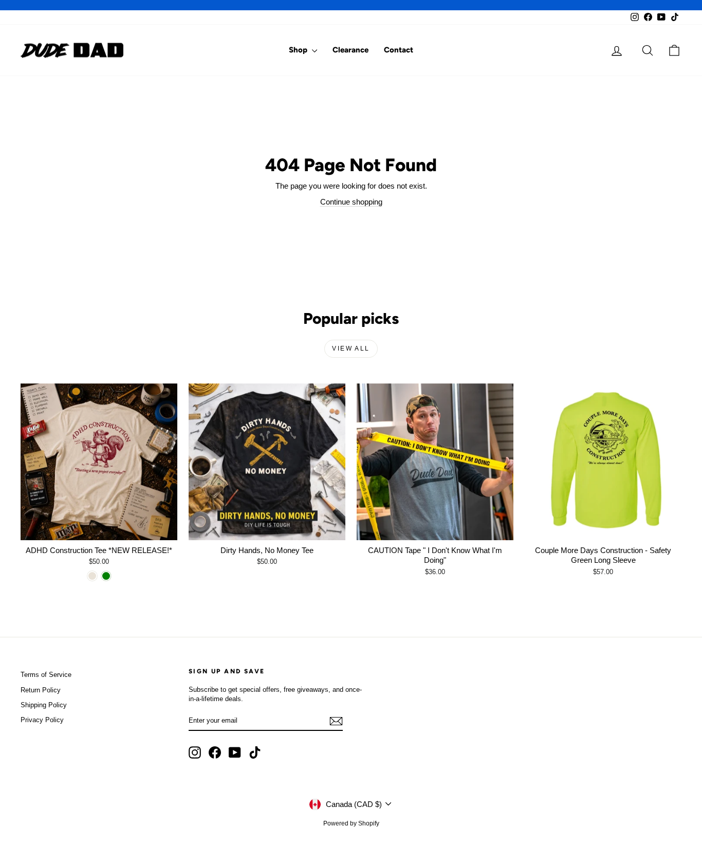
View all (351, 348)
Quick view (99, 529)
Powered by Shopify (351, 823)
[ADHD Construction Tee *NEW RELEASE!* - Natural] (92, 576)
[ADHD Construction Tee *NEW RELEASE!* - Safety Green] (106, 576)
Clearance (350, 49)
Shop (299, 49)
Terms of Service (46, 674)
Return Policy (41, 690)
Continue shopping (351, 201)
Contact (398, 49)
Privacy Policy (42, 720)
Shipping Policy (44, 705)
